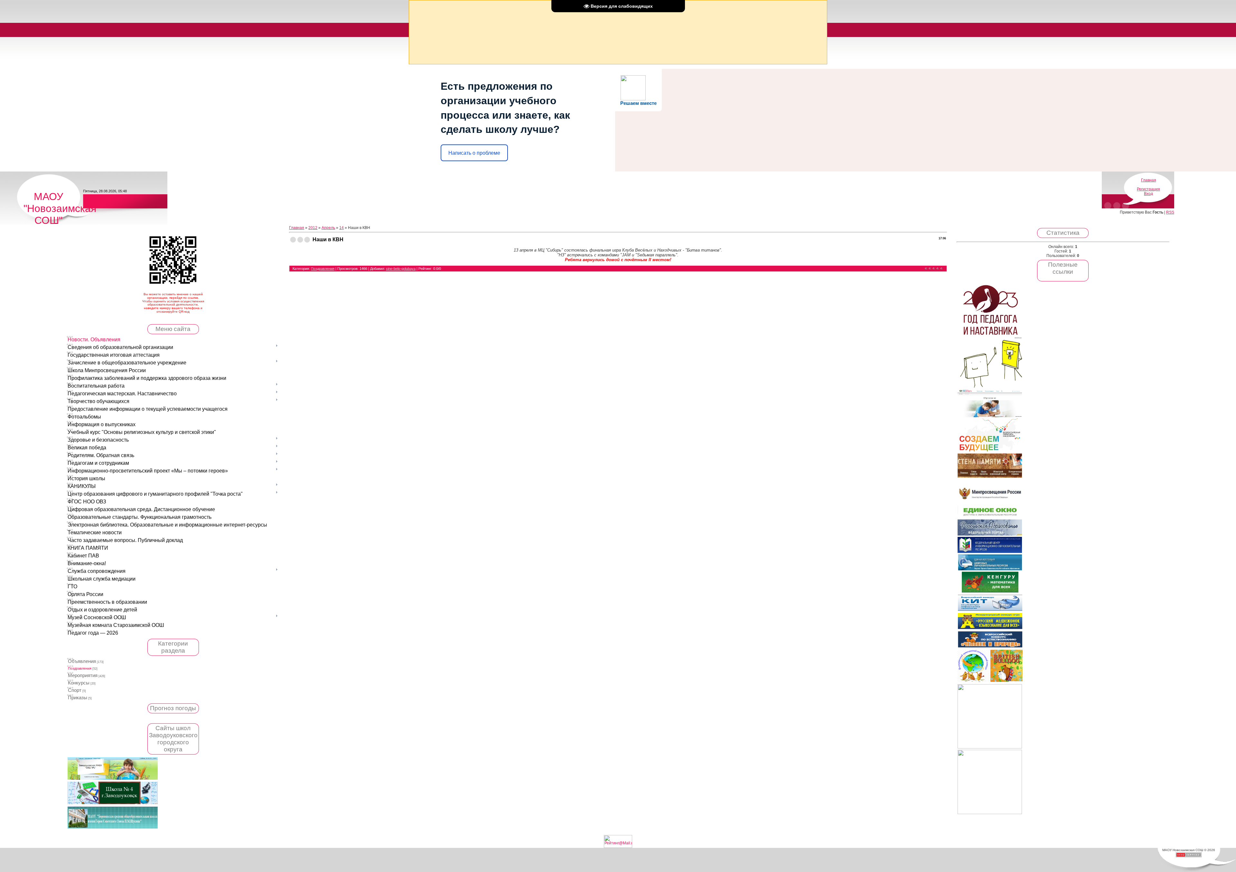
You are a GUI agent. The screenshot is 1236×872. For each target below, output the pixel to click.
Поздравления (79, 668)
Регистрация (1148, 189)
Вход (1148, 193)
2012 (312, 227)
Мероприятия (83, 675)
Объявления (82, 661)
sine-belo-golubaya (401, 269)
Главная (1148, 180)
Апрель (328, 227)
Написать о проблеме (474, 153)
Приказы (77, 697)
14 (341, 227)
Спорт (74, 690)
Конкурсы (78, 682)
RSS (1170, 212)
